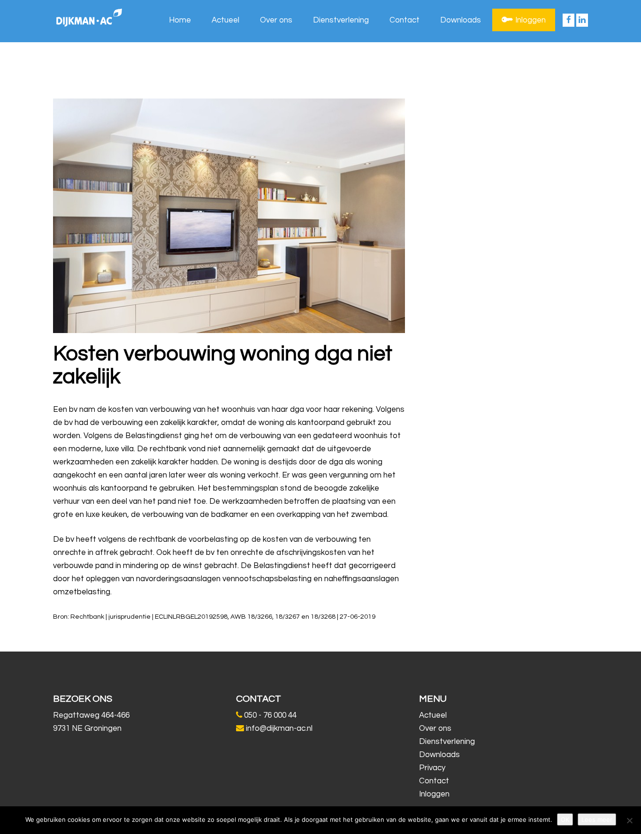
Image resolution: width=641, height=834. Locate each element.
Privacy (432, 768)
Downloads (460, 20)
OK (565, 819)
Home (180, 20)
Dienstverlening (341, 20)
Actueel (225, 20)
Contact (404, 20)
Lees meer (596, 819)
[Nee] (629, 820)
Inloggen (530, 20)
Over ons (276, 20)
